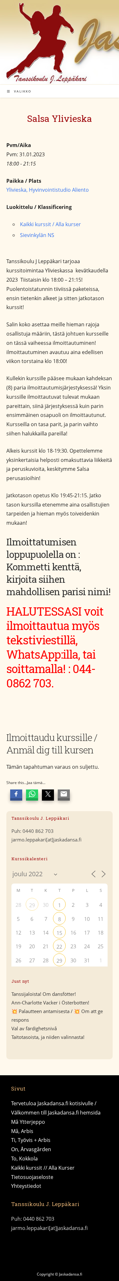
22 (59, 946)
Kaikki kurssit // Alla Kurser (43, 1167)
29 (32, 905)
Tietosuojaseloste (32, 1177)
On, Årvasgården (31, 1149)
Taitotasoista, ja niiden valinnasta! (47, 1037)
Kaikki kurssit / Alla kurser (50, 224)
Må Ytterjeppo (28, 1121)
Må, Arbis (22, 1131)
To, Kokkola (24, 1158)
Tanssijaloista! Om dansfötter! (43, 994)
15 (59, 933)
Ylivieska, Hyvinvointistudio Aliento (47, 189)
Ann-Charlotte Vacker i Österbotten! (50, 1002)
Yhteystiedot (26, 1185)
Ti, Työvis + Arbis (30, 1140)
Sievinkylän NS (37, 235)
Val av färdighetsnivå (34, 1028)
